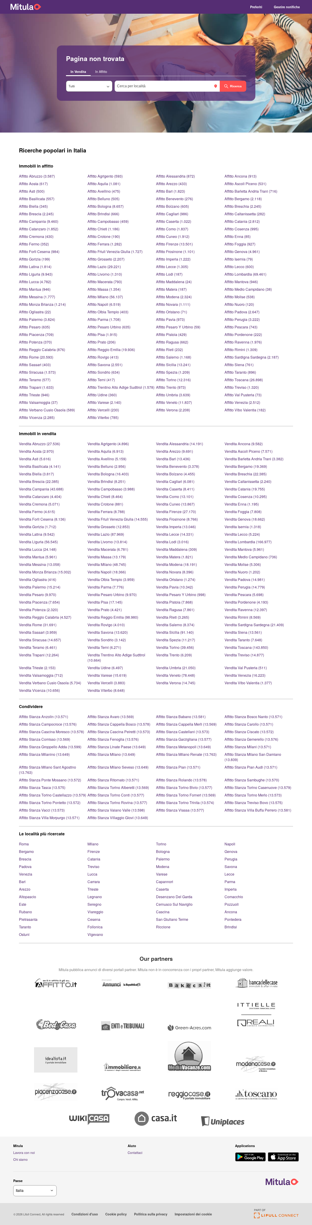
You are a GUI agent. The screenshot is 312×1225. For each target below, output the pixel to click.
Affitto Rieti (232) (169, 349)
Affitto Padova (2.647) (242, 311)
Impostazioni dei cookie (193, 1214)
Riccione (163, 926)
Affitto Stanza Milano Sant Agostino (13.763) (47, 769)
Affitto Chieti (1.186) (103, 229)
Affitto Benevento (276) (174, 198)
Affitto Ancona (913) (240, 176)
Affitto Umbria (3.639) (173, 394)
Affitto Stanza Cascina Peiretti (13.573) (118, 731)
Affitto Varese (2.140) (104, 402)
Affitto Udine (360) (102, 394)
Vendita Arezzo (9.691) (174, 451)
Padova (25, 866)
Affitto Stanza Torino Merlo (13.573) (253, 795)
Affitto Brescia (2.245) (36, 213)
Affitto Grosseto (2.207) (105, 259)
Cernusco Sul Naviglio (174, 904)
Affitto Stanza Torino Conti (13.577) (115, 795)
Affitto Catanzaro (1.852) (38, 229)
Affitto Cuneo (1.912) (172, 236)
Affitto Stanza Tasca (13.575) (42, 787)
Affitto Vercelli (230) (103, 410)
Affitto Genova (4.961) (242, 251)
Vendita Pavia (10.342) (174, 587)
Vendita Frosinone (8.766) (177, 519)
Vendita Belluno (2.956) (106, 466)
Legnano (94, 896)
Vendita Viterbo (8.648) (106, 690)
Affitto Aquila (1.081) (103, 183)
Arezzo (24, 889)
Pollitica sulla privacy (150, 1214)
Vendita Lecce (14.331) (174, 534)
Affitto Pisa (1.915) (102, 334)
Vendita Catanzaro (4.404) (40, 496)
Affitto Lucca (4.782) (35, 281)
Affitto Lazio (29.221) (104, 266)
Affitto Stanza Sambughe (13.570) (252, 780)
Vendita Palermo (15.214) (39, 587)
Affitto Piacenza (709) (36, 334)
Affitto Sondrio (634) (103, 372)
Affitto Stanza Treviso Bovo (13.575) (254, 802)
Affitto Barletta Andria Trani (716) (251, 191)
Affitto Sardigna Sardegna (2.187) (252, 357)
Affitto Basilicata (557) (36, 198)
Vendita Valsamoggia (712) (41, 675)
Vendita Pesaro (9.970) (37, 594)
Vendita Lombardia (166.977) (248, 541)
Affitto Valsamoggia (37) (38, 402)
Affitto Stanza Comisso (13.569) (44, 739)
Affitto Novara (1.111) (173, 304)
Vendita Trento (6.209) (174, 655)
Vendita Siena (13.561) (243, 632)
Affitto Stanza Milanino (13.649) (44, 754)
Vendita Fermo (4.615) (37, 511)
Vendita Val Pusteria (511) (246, 667)
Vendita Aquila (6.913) (105, 451)
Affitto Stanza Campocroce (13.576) (48, 724)
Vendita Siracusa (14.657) (40, 639)
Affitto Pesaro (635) (34, 327)
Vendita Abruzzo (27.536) (39, 443)
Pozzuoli (232, 904)
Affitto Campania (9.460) (38, 221)
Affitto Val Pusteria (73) (243, 394)
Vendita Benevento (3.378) (177, 466)
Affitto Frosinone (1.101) (175, 251)
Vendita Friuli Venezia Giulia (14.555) (117, 519)
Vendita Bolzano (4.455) (175, 474)
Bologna (163, 851)
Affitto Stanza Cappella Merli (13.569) (186, 724)
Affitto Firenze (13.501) (174, 244)
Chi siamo (20, 1159)
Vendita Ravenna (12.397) (246, 609)
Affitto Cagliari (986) (172, 213)
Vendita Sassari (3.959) (38, 632)
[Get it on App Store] (283, 1157)
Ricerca (236, 86)
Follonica (95, 926)
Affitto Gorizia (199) (34, 259)
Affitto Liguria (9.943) (36, 274)
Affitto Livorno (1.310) (104, 274)
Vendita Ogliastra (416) (37, 579)
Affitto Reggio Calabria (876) (42, 349)
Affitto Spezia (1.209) (173, 372)
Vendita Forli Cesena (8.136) (42, 519)
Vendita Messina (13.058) (39, 564)
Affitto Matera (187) (171, 289)
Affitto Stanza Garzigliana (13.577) (184, 739)
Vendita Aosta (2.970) (36, 451)
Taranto (25, 926)
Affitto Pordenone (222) (243, 334)
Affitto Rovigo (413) (103, 357)
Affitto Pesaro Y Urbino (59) (178, 327)
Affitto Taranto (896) (240, 372)
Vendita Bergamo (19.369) (246, 466)
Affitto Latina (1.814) (35, 266)
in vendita (78, 71)
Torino (161, 844)
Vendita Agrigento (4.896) (108, 443)
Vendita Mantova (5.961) (244, 549)
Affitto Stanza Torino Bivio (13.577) (184, 787)
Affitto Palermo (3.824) (37, 319)
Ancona (231, 911)
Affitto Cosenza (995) (242, 229)
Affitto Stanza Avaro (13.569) (110, 716)
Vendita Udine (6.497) (105, 667)
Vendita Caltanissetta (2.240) (248, 481)
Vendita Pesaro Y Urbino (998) (181, 594)
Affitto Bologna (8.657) (105, 206)
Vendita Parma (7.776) (105, 587)
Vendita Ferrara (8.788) (106, 511)
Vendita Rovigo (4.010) (106, 624)
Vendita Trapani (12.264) (39, 655)
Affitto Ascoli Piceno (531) (245, 183)
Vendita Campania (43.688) (41, 489)
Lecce (229, 874)
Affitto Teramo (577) (34, 379)
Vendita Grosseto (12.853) (108, 526)
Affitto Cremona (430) (36, 236)
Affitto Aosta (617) (33, 183)
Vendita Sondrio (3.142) (106, 639)
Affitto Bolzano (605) (172, 206)
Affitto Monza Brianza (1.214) (42, 304)
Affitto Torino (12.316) (173, 379)
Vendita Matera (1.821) (174, 556)
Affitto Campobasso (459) (108, 221)
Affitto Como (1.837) (172, 229)
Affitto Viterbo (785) (103, 417)
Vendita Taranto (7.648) (243, 639)
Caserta (162, 889)
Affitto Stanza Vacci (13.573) (42, 810)
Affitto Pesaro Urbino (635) (108, 327)
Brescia (25, 859)
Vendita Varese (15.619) (107, 675)
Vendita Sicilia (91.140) (175, 632)
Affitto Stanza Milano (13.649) (111, 754)
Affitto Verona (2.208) (173, 410)
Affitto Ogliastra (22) (35, 311)
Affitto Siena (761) (239, 364)
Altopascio (27, 896)
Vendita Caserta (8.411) (175, 489)
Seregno (94, 904)
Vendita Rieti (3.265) (172, 617)
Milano (92, 844)
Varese (161, 874)
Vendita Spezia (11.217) (175, 639)
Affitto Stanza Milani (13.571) (248, 746)
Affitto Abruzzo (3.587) (37, 176)
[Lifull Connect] (276, 1217)
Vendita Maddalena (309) (176, 549)
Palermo (163, 859)
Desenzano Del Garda (174, 896)
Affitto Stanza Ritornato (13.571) (113, 780)
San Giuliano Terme (172, 919)
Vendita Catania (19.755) (245, 489)
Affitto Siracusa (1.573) (37, 372)
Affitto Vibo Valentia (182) (245, 410)
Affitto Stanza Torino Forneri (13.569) (186, 795)
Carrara (93, 881)
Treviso (93, 866)
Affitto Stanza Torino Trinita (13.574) (185, 802)
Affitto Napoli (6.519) (104, 304)
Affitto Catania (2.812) (242, 221)
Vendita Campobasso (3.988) (111, 489)
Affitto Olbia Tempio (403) (107, 311)
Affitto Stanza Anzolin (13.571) (43, 716)
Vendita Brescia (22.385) (39, 481)
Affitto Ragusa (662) (172, 342)
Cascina (162, 911)
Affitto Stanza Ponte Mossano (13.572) (50, 780)
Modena (162, 866)
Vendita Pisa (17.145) (104, 602)
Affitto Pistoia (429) (171, 334)
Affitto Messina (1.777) (37, 296)
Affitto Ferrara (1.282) (104, 244)
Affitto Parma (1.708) (104, 319)
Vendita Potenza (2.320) (38, 609)
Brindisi (231, 926)
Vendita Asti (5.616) (35, 458)
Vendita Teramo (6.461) (38, 647)
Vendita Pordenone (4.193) (246, 602)
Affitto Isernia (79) (239, 259)
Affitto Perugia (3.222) (242, 319)
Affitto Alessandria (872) (175, 176)
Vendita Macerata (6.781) (107, 549)
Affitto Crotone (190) (103, 236)
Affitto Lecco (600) (239, 266)
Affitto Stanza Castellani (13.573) (182, 731)
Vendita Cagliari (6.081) (175, 481)
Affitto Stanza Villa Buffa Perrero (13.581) (258, 810)
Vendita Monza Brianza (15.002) (45, 572)
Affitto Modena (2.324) (174, 296)
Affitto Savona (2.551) (104, 364)
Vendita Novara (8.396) (174, 572)
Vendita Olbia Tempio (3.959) (111, 579)
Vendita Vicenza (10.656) (39, 690)
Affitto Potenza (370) (35, 342)
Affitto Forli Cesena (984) (39, 251)
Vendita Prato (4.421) (104, 609)
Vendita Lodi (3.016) (172, 541)
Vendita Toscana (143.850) (246, 647)
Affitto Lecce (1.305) (172, 266)
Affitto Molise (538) (240, 296)
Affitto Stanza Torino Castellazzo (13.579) (52, 795)
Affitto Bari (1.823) (170, 191)
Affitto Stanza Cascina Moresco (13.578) (51, 731)
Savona (231, 866)
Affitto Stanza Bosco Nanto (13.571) (253, 716)
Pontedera (233, 919)
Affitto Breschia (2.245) (243, 206)
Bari (22, 881)
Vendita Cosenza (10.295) (246, 496)
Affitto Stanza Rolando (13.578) (181, 780)
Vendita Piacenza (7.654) (39, 602)
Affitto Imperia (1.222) (173, 259)
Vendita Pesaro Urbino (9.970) (112, 594)
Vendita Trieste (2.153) (37, 667)
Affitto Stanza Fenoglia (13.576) (113, 739)
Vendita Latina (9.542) (37, 534)
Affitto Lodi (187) (169, 274)
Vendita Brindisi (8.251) (106, 481)
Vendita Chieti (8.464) (105, 496)
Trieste (92, 889)
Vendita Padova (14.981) (245, 579)
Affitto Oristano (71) (171, 311)
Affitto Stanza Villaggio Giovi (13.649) (117, 817)
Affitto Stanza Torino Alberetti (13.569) (118, 787)
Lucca (92, 874)
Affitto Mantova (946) (241, 281)
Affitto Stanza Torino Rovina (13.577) (117, 802)
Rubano (25, 911)
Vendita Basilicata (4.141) (40, 466)
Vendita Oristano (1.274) (175, 579)
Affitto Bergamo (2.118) (243, 198)
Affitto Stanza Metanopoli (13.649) (183, 746)
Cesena (93, 919)
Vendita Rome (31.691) (37, 624)
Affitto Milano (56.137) (105, 296)
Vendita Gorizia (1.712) (37, 526)
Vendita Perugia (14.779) (245, 587)
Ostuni (24, 934)
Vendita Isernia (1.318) (243, 526)
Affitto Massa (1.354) (104, 289)
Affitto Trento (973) (171, 387)
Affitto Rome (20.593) (36, 357)
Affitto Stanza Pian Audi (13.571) (251, 767)
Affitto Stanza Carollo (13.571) (249, 724)
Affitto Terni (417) (101, 379)
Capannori (164, 881)
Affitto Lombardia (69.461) (245, 274)
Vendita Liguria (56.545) (38, 541)
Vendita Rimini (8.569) (243, 617)
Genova (231, 851)
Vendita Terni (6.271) (104, 647)
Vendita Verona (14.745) (175, 682)
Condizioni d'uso (84, 1214)
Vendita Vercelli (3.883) (106, 682)
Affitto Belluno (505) (103, 198)
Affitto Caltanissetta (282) (245, 213)
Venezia (25, 874)
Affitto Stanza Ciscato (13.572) (249, 731)
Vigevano (95, 934)
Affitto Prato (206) (101, 342)
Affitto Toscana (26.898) (244, 379)
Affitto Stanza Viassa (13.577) (180, 810)
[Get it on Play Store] (250, 1157)
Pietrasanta (28, 919)
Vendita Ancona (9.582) (244, 443)
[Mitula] (26, 7)
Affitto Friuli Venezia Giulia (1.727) (115, 251)
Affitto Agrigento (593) (105, 176)
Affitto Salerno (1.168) (173, 357)
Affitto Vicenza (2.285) (37, 417)
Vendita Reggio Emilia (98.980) (112, 617)
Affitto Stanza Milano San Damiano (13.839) (253, 757)
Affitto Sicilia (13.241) (173, 364)
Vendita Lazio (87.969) (105, 534)
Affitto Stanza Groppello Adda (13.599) (50, 746)
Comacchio (234, 896)
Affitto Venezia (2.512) (242, 402)
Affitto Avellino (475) (103, 191)
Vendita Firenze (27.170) (176, 511)
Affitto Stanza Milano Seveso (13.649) (117, 767)
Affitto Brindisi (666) (103, 213)
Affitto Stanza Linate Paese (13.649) (116, 746)
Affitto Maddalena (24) (174, 281)
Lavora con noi (24, 1152)
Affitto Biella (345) (33, 206)
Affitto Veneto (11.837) (174, 402)
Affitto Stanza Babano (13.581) (181, 716)
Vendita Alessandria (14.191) (179, 443)
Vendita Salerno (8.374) (175, 624)
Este (22, 904)
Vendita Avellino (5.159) (106, 458)
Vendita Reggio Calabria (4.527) (45, 617)
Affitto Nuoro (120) (239, 304)
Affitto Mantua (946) (34, 289)
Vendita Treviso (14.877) (244, 655)
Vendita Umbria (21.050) (176, 667)
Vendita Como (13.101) (174, 496)
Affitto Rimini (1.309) (241, 349)
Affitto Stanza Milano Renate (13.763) (186, 754)
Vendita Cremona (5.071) (39, 504)
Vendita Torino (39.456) (175, 647)
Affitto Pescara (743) (241, 327)
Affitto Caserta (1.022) (173, 221)
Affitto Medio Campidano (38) (248, 289)
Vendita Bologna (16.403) (108, 474)
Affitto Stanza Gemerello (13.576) (251, 739)
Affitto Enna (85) (238, 236)
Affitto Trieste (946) (34, 394)
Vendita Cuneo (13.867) (175, 504)
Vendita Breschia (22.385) (246, 474)
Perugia (231, 859)
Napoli (230, 844)
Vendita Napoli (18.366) (106, 572)
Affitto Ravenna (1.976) (243, 342)
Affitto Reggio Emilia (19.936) (111, 349)
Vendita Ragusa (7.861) (175, 609)
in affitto (101, 71)
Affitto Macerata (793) (104, 281)
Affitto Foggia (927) (240, 244)
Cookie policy (116, 1214)
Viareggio (95, 911)
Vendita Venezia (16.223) (245, 675)
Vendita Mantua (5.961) (38, 556)
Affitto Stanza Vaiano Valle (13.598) (116, 810)
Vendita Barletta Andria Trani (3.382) (254, 458)
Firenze (93, 851)
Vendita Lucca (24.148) (37, 549)
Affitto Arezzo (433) (171, 183)
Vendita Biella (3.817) (36, 474)
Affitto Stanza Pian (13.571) (178, 767)
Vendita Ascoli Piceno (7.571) (248, 451)
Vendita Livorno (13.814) (107, 541)
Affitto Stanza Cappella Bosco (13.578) (118, 724)
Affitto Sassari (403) (35, 364)
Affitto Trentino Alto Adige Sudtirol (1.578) (120, 387)
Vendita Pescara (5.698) (244, 594)
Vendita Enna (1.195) (242, 504)
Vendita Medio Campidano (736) (251, 556)
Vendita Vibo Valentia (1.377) (248, 682)
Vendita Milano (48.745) (106, 564)
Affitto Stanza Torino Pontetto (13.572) (49, 802)
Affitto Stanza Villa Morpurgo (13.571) (49, 817)
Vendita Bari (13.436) (173, 458)
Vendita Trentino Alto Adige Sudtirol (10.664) (116, 657)
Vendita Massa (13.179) (106, 556)
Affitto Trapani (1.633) (36, 387)
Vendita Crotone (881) (105, 504)
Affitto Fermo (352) (34, 244)
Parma (230, 881)
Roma (24, 844)
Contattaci (135, 1152)
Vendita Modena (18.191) (176, 564)
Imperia (231, 889)
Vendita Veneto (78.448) (175, 675)
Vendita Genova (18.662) (245, 519)
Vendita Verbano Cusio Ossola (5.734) (50, 682)
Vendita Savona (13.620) (107, 632)
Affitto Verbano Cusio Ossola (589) (47, 410)
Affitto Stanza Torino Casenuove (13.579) (258, 787)
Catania (93, 859)
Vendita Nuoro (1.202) (242, 572)
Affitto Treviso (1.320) (242, 387)
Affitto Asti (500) (32, 191)
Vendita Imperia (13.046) (176, 526)
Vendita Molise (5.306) (243, 564)
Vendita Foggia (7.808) (243, 511)
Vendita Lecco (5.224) (242, 534)
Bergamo (26, 851)
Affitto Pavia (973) (170, 319)
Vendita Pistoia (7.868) (174, 602)
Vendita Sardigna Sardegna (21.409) (254, 624)
